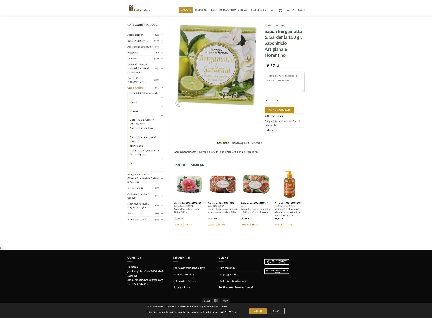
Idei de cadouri (135, 187)
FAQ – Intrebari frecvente (233, 280)
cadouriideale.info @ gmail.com (145, 279)
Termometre (136, 145)
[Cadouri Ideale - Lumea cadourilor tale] (141, 9)
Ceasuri (134, 110)
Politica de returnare (185, 280)
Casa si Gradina (135, 87)
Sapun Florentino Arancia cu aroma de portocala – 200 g (223, 210)
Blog (213, 10)
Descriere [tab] (223, 143)
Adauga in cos (279, 109)
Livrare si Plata (181, 287)
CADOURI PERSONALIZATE (136, 80)
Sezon (130, 213)
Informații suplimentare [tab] (246, 143)
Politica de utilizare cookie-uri (236, 287)
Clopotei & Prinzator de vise (144, 93)
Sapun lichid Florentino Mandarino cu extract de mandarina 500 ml (287, 212)
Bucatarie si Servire (137, 40)
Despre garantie (228, 274)
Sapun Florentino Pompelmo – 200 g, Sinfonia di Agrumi (256, 210)
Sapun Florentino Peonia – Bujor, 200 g (188, 210)
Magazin (185, 10)
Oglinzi (133, 101)
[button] (272, 10)
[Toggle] (162, 35)
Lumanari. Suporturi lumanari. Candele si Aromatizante (138, 68)
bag (275, 130)
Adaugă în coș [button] (183, 225)
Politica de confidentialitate (189, 267)
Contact (243, 10)
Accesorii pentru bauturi (140, 46)
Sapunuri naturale (283, 121)
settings (229, 311)
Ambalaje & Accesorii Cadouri (138, 195)
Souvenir (132, 58)
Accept (258, 310)
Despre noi (201, 10)
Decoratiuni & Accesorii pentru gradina (142, 121)
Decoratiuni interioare (141, 128)
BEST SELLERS (258, 10)
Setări (276, 310)
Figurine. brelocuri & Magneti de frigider (138, 205)
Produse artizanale (137, 219)
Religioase (132, 52)
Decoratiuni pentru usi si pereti (143, 139)
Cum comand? (227, 10)
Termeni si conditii (183, 274)
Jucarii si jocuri (135, 34)
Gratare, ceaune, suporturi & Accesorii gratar (144, 152)
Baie (132, 163)
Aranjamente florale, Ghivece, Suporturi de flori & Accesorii (141, 178)
